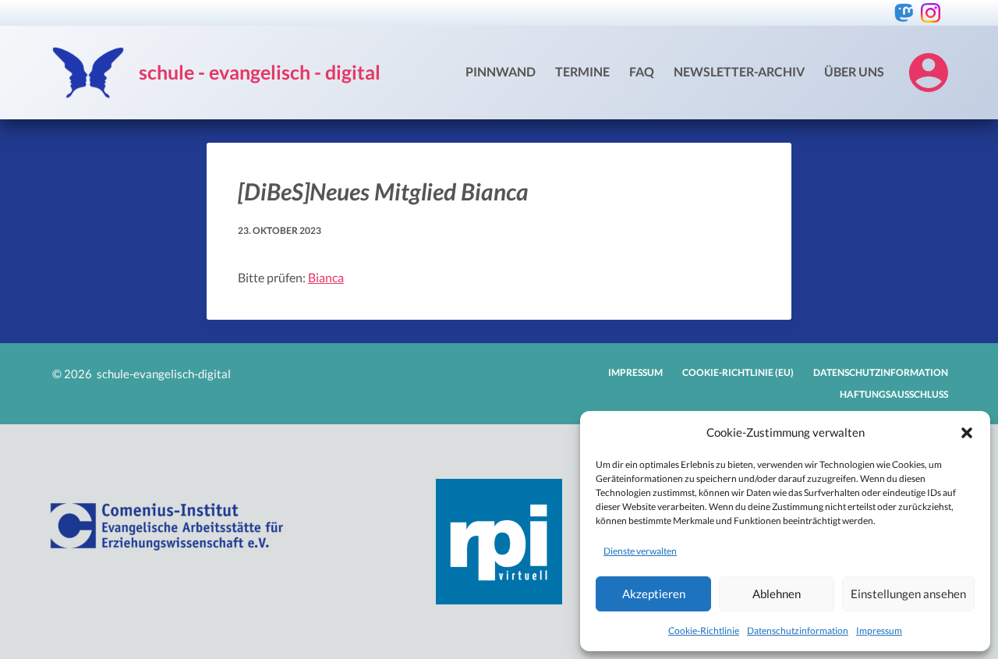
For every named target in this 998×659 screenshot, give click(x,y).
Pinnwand (500, 71)
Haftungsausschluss (894, 394)
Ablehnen (776, 593)
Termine (582, 71)
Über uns (854, 71)
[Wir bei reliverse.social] (904, 13)
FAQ (641, 71)
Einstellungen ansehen (908, 593)
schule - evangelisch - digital (259, 71)
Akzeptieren (653, 593)
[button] (967, 433)
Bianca (326, 277)
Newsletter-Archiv (739, 71)
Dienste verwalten (640, 551)
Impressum (879, 630)
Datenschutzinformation (797, 630)
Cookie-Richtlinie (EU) (738, 372)
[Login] (928, 72)
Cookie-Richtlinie (703, 630)
